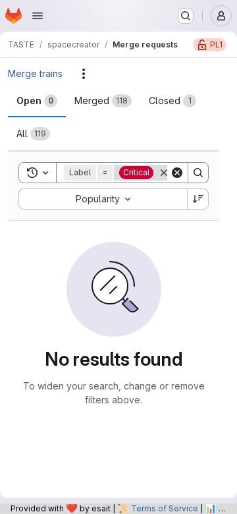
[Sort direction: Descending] (198, 199)
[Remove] (164, 173)
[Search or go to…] (186, 16)
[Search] (198, 172)
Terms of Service (164, 508)
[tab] (37, 100)
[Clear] (177, 173)
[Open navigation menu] (37, 15)
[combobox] (102, 199)
